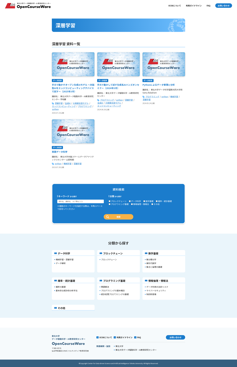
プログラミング (85, 106)
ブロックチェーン (119, 201)
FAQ (208, 5)
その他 (156, 204)
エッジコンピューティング (64, 106)
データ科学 (57, 80)
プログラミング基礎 (120, 204)
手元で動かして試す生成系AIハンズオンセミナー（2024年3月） (118, 86)
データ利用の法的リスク (157, 286)
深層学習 (59, 103)
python (55, 109)
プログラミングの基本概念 (113, 290)
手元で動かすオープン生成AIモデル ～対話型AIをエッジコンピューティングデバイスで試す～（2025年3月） (73, 88)
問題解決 (105, 286)
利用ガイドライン (194, 5)
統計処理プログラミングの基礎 (115, 294)
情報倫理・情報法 (141, 204)
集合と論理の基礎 (154, 266)
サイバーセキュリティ (156, 290)
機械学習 (174, 96)
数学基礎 (149, 201)
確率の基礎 (61, 286)
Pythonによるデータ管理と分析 (158, 84)
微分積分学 (151, 259)
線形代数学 (151, 263)
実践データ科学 (59, 151)
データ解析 (61, 263)
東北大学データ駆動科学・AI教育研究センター (136, 349)
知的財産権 (151, 294)
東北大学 (119, 346)
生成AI (68, 103)
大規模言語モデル (81, 103)
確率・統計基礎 (165, 201)
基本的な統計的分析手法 (67, 290)
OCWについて (174, 5)
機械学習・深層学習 (65, 259)
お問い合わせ (224, 5)
